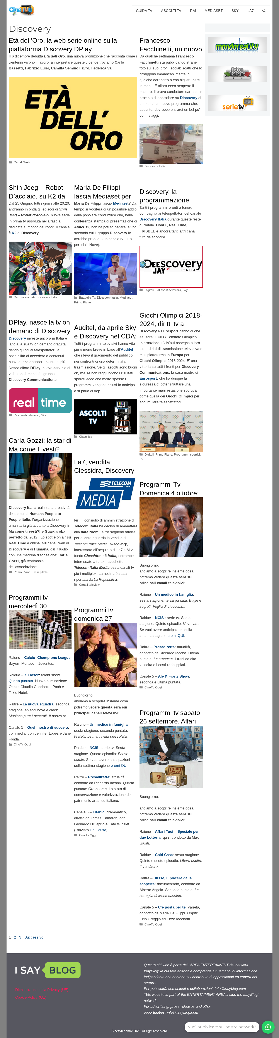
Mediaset (214, 11)
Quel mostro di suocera (47, 727)
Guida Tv (144, 11)
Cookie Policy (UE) (30, 997)
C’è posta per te (171, 907)
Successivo (36, 937)
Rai (193, 11)
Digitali (149, 290)
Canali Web (22, 162)
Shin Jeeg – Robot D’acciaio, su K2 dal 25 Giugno (38, 196)
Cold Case (164, 855)
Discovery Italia (155, 166)
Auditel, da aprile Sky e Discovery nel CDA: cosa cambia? (105, 336)
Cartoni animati (24, 297)
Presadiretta (164, 647)
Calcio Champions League (47, 658)
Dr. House (98, 830)
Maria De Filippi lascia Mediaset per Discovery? (102, 196)
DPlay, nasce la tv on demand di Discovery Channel (39, 331)
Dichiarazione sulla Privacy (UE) (41, 990)
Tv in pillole (40, 572)
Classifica (85, 436)
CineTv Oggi (153, 687)
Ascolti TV (171, 11)
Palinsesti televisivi (168, 290)
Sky (235, 11)
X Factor (31, 675)
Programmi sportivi (187, 454)
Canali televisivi (89, 584)
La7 (250, 11)
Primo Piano (82, 302)
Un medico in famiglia (174, 594)
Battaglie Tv (87, 297)
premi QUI (175, 636)
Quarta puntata (21, 681)
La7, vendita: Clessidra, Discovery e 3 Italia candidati (104, 470)
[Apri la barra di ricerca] (264, 10)
